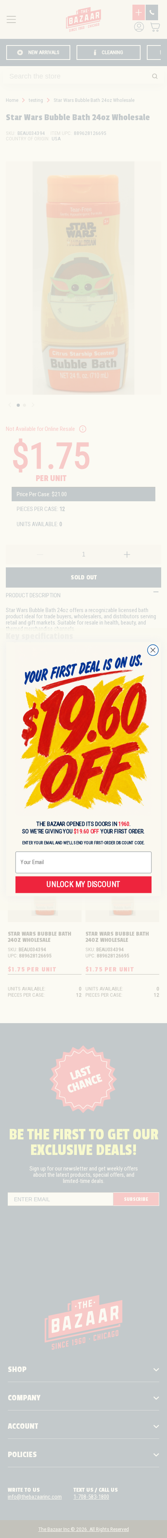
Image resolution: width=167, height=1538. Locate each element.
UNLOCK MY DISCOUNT (83, 884)
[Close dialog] (153, 649)
